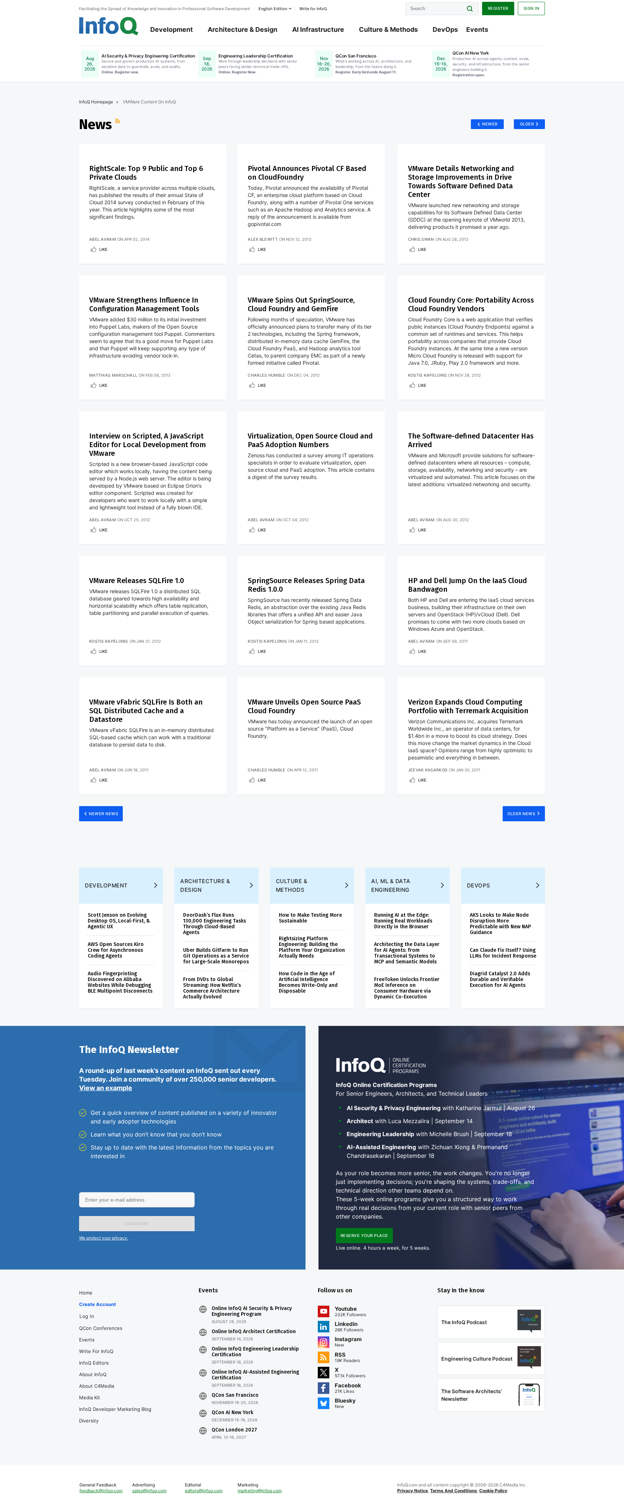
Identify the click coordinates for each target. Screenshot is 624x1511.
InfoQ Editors (94, 1363)
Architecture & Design (242, 29)
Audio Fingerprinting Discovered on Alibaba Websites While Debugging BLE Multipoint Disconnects (120, 982)
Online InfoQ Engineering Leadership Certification (255, 1352)
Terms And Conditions (453, 1490)
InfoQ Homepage (96, 101)
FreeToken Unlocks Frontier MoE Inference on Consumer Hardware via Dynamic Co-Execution (406, 988)
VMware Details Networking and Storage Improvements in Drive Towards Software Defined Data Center (461, 181)
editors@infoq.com (203, 1490)
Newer (490, 124)
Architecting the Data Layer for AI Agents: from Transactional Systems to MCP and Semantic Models (406, 953)
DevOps (445, 29)
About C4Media (96, 1386)
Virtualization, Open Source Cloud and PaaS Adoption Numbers (310, 440)
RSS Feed (118, 124)
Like (103, 249)
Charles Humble (266, 375)
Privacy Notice (412, 1490)
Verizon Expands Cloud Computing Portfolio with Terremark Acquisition (468, 706)
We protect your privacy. (103, 1238)
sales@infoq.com (149, 1490)
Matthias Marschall (113, 375)
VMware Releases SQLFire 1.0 (136, 580)
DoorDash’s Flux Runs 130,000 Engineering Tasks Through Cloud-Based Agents (214, 924)
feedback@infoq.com (100, 1490)
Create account (97, 1304)
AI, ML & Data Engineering (391, 885)
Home (85, 1293)
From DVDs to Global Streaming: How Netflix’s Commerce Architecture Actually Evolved (212, 988)
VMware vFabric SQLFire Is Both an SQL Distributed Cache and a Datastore (146, 711)
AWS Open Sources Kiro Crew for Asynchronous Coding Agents (116, 950)
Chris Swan (421, 239)
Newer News (103, 813)
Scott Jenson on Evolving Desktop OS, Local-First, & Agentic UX (119, 921)
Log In (86, 1316)
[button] (137, 1223)
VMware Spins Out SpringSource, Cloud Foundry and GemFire (301, 304)
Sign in (532, 8)
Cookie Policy (493, 1490)
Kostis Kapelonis (427, 375)
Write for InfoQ (96, 1351)
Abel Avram (102, 239)
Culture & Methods (388, 29)
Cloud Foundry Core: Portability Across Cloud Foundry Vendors (471, 304)
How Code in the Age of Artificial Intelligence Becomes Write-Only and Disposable (308, 982)
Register (498, 8)
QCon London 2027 (234, 1430)
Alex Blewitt (263, 239)
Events (477, 29)
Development (171, 29)
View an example (105, 1088)
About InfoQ (93, 1374)
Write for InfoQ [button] (313, 8)
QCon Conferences (100, 1328)
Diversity (89, 1421)
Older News (521, 813)
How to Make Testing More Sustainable (310, 918)
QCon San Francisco (235, 1395)
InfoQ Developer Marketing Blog (115, 1409)
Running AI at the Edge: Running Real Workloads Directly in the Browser (403, 921)
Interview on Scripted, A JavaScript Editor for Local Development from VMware (147, 445)
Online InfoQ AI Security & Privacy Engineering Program (252, 1311)
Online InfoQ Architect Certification (254, 1332)
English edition (273, 8)
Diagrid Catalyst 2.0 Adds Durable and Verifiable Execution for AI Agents (500, 979)
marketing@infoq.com (260, 1490)
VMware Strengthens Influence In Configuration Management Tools (144, 304)
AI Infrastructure (318, 29)
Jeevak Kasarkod (428, 769)
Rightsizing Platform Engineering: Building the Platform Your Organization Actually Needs (312, 947)
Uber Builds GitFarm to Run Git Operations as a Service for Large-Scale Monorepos (216, 956)
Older (527, 124)
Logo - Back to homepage (109, 26)
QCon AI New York (232, 1413)
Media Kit (89, 1397)
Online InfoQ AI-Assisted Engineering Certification (255, 1375)
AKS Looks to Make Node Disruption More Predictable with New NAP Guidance (500, 924)
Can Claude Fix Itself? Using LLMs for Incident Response (503, 953)
